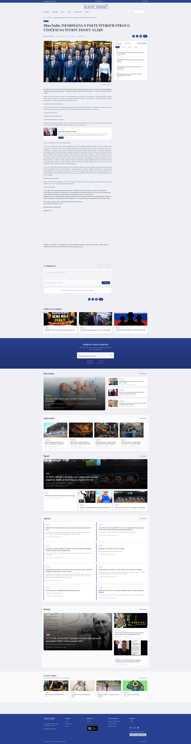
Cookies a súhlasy (112, 723)
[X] (144, 1)
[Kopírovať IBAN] (111, 355)
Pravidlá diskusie (112, 726)
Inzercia (88, 721)
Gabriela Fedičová (130, 395)
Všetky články (142, 373)
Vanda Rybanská (110, 597)
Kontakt (131, 721)
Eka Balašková (58, 557)
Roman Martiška (130, 384)
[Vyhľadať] (128, 12)
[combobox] (136, 12)
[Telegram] (146, 1)
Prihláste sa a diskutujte (104, 266)
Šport (69, 12)
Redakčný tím (68, 723)
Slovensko (46, 12)
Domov (45, 17)
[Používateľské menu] (146, 11)
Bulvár (87, 12)
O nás (66, 721)
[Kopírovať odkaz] (145, 36)
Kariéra (67, 726)
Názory (63, 12)
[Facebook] (142, 1)
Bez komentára (78, 12)
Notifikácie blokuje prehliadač (138, 734)
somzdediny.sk (66, 677)
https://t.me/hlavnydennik (76, 246)
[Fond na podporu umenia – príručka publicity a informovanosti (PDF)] (92, 728)
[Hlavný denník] (95, 6)
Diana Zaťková (109, 554)
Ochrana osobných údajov (114, 721)
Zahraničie (55, 12)
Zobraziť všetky (142, 677)
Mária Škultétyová (110, 576)
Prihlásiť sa (106, 282)
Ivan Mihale (55, 446)
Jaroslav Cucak (58, 407)
